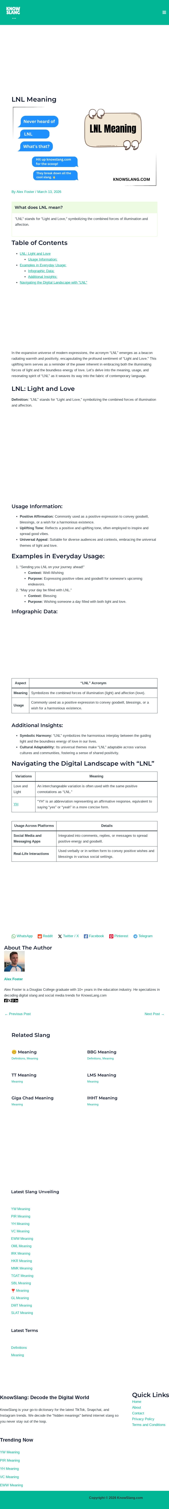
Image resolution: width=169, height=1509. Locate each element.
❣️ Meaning (20, 1290)
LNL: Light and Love (35, 254)
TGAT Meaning (22, 1275)
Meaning (32, 1058)
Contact (138, 1413)
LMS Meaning (101, 1075)
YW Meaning (20, 1209)
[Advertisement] (84, 59)
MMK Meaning (21, 1268)
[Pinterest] (13, 1001)
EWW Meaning (22, 1238)
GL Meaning (20, 1298)
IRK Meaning (20, 1253)
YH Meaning (20, 1224)
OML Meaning (21, 1246)
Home (136, 1402)
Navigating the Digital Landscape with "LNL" (53, 282)
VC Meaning (20, 1231)
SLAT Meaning (22, 1313)
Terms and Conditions (148, 1425)
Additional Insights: (42, 277)
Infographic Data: (41, 271)
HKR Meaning (21, 1261)
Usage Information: (42, 259)
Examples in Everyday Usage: (43, 265)
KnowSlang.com (130, 1498)
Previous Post (18, 1014)
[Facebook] (6, 1001)
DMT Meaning (21, 1305)
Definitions (18, 1058)
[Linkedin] (16, 1001)
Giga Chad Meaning (33, 1097)
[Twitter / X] (9, 1001)
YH (16, 804)
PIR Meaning (20, 1216)
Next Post (154, 1014)
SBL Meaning (21, 1283)
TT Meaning (24, 1075)
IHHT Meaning (102, 1097)
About (136, 1407)
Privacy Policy (143, 1419)
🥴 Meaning (24, 1051)
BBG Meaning (101, 1051)
